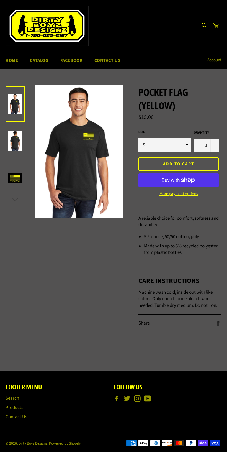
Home (12, 60)
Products (14, 407)
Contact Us (107, 60)
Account (214, 60)
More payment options (178, 194)
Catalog (39, 60)
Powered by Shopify (65, 443)
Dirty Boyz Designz (33, 443)
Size (141, 132)
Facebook (71, 60)
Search (12, 398)
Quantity (201, 133)
